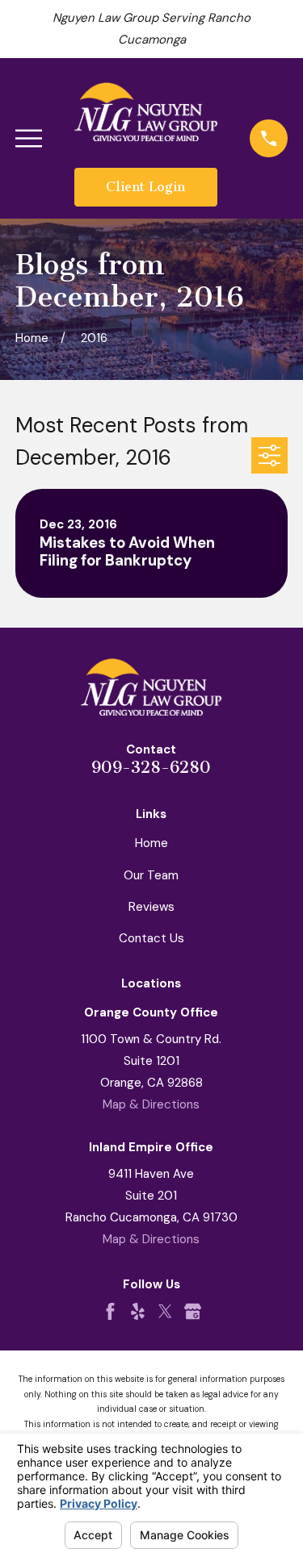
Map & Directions (151, 1104)
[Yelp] (137, 1311)
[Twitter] (165, 1311)
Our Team (151, 875)
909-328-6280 (151, 767)
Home (151, 843)
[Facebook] (110, 1311)
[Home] (146, 111)
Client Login (145, 186)
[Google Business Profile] (192, 1311)
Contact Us (151, 938)
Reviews (151, 907)
